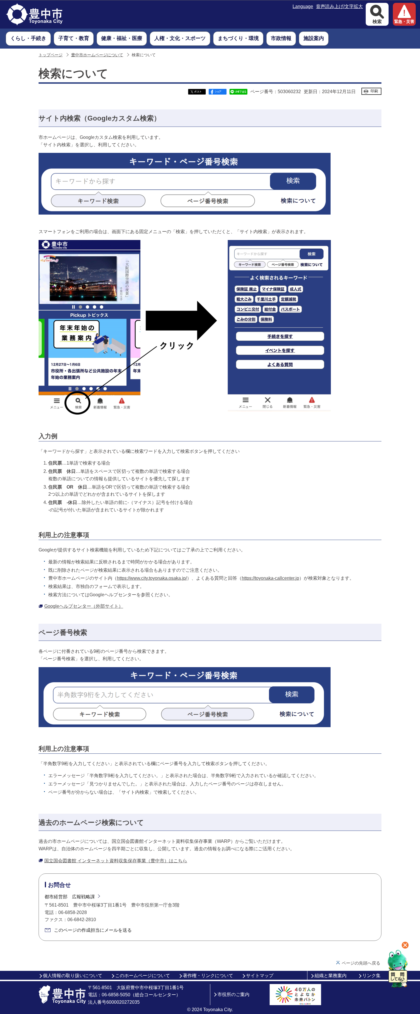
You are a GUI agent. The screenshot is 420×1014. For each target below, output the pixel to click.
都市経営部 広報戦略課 (70, 896)
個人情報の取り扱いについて (72, 975)
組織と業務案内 (331, 975)
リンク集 (371, 975)
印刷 (374, 91)
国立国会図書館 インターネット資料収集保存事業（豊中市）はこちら (115, 860)
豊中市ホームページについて (97, 55)
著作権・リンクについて (208, 975)
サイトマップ (259, 975)
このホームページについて (142, 975)
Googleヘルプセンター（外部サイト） (83, 606)
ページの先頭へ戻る (361, 963)
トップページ (51, 55)
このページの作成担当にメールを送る (93, 930)
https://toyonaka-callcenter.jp (270, 578)
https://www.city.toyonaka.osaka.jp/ (152, 578)
